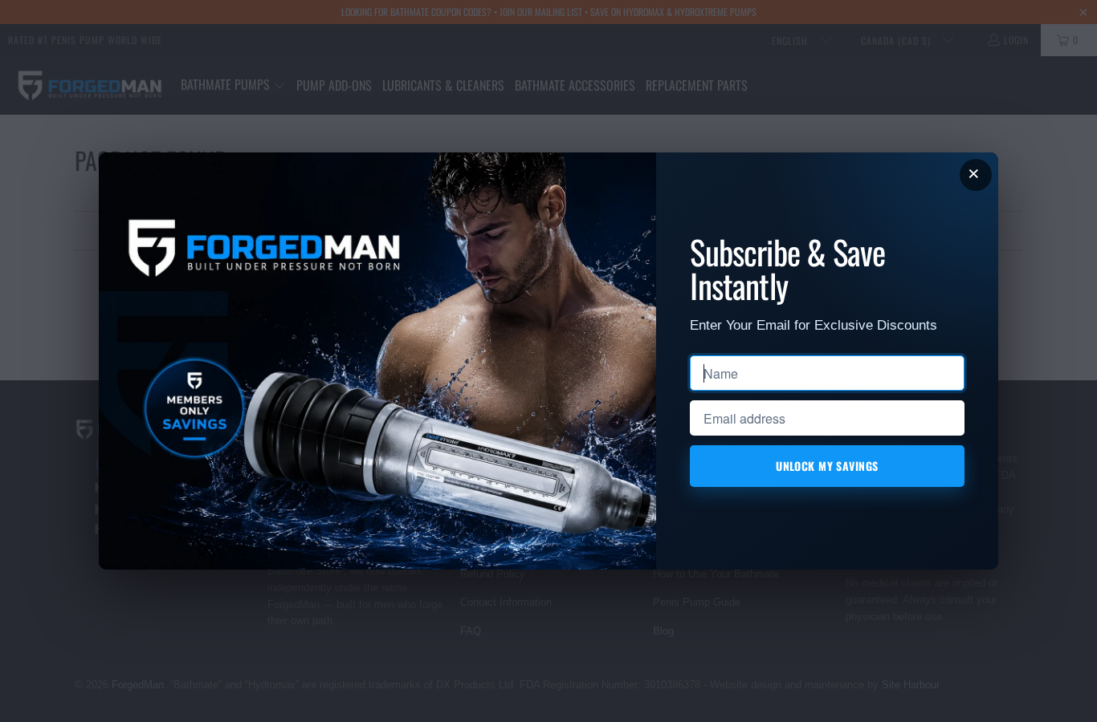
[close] (976, 175)
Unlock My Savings (828, 465)
